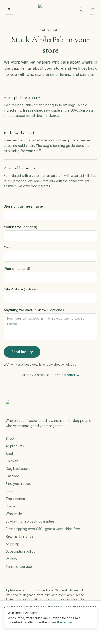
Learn (10, 491)
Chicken (12, 461)
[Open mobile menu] (9, 9)
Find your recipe (18, 484)
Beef (9, 453)
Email (8, 248)
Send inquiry (22, 352)
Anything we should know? (34, 310)
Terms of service (19, 566)
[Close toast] (4, 607)
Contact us (14, 506)
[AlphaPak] (44, 9)
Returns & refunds (19, 536)
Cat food (12, 476)
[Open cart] (92, 9)
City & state (21, 289)
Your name (20, 227)
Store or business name (23, 206)
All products (15, 446)
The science (15, 499)
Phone (17, 268)
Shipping (12, 544)
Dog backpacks (18, 469)
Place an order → (65, 375)
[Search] (81, 9)
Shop (10, 438)
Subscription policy (20, 551)
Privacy (11, 559)
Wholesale (14, 514)
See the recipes (61, 622)
